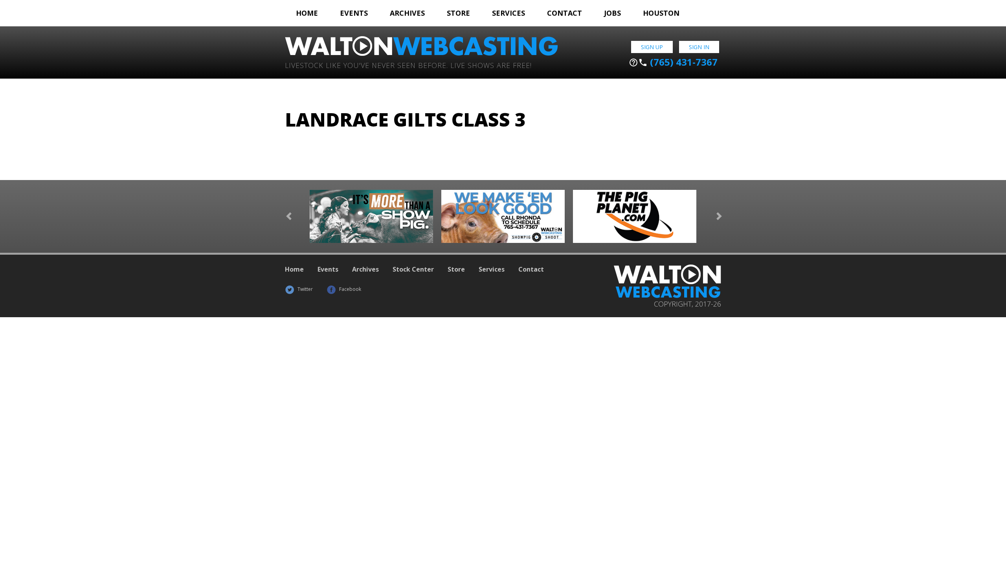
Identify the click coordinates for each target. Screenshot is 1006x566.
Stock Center (413, 269)
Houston (661, 13)
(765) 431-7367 (673, 62)
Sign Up (652, 47)
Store (458, 13)
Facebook (349, 289)
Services (508, 13)
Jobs (612, 13)
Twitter (304, 289)
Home (307, 13)
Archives (407, 13)
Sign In (699, 47)
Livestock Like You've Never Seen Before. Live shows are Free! (408, 65)
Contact (564, 13)
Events (354, 13)
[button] (289, 216)
